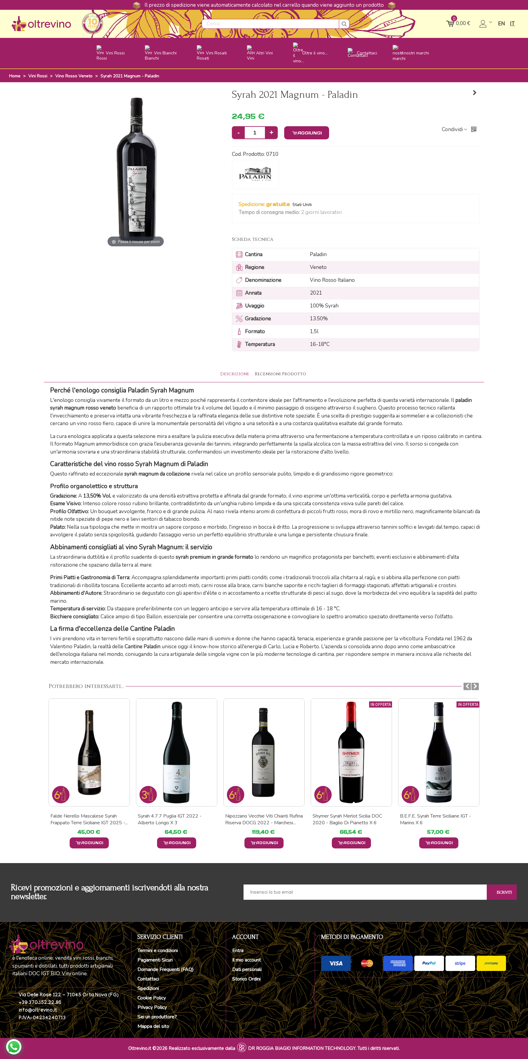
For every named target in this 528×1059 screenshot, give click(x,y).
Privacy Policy (152, 1007)
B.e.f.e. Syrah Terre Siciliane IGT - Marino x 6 (435, 819)
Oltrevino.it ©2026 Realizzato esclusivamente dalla (181, 1048)
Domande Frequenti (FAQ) (166, 969)
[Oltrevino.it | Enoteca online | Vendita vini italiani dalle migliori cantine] (41, 24)
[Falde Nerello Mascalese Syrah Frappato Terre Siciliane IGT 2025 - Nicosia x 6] (89, 752)
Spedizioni (148, 988)
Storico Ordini (246, 979)
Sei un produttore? (157, 1016)
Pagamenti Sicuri (155, 960)
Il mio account (246, 960)
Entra (238, 950)
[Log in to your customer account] (486, 23)
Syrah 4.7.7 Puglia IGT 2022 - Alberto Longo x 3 (170, 819)
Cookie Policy (152, 998)
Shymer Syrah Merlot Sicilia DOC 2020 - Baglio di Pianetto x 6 (347, 819)
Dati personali (247, 969)
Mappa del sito (153, 1026)
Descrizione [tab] (234, 374)
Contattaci (148, 979)
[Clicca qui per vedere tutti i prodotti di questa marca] (255, 174)
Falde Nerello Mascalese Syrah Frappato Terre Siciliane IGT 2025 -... (89, 819)
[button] (345, 213)
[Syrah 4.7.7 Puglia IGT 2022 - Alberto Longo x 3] (176, 752)
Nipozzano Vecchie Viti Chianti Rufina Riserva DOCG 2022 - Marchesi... (264, 819)
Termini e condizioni (158, 950)
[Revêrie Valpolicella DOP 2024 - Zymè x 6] (474, 92)
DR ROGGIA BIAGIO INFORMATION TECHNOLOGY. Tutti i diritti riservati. (324, 1048)
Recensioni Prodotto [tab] (280, 374)
